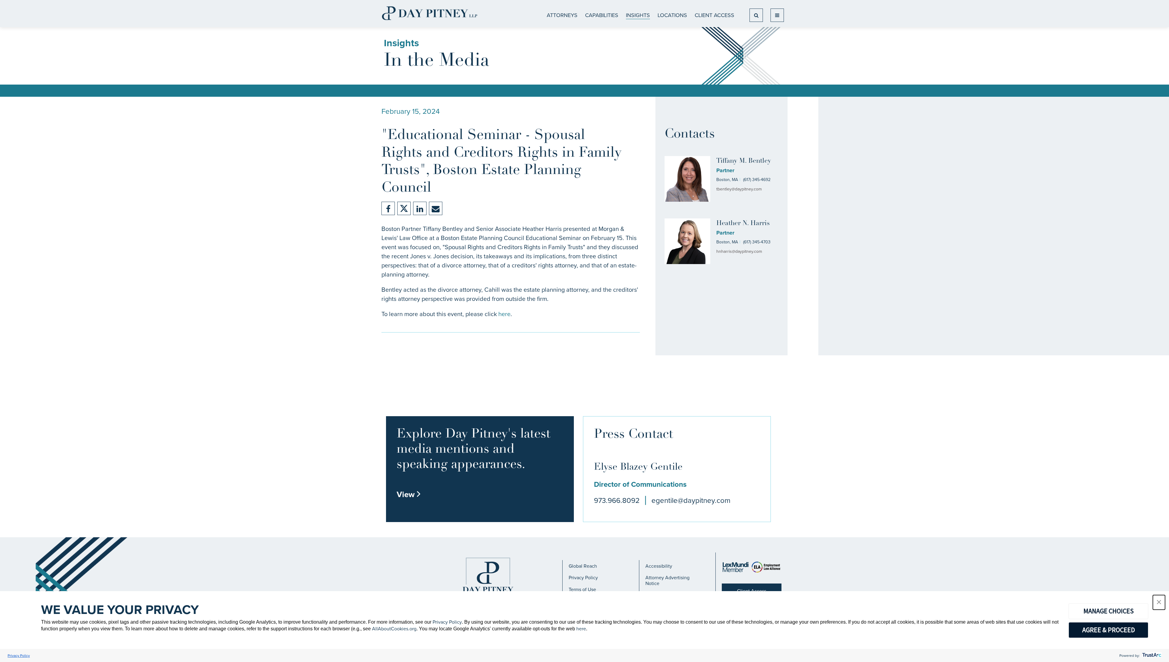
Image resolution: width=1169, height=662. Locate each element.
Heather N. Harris (743, 223)
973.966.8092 (617, 500)
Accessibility (658, 566)
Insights (638, 15)
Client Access (714, 15)
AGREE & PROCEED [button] (1108, 629)
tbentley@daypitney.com (739, 189)
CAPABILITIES (601, 15)
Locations (672, 15)
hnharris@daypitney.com (739, 251)
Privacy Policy (583, 577)
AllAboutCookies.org (394, 628)
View (409, 494)
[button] (1159, 602)
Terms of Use (582, 589)
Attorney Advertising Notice (667, 580)
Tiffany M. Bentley (743, 161)
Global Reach (583, 566)
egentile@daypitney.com (690, 500)
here (504, 313)
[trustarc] (1151, 655)
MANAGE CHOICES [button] (1108, 611)
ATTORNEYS (562, 15)
